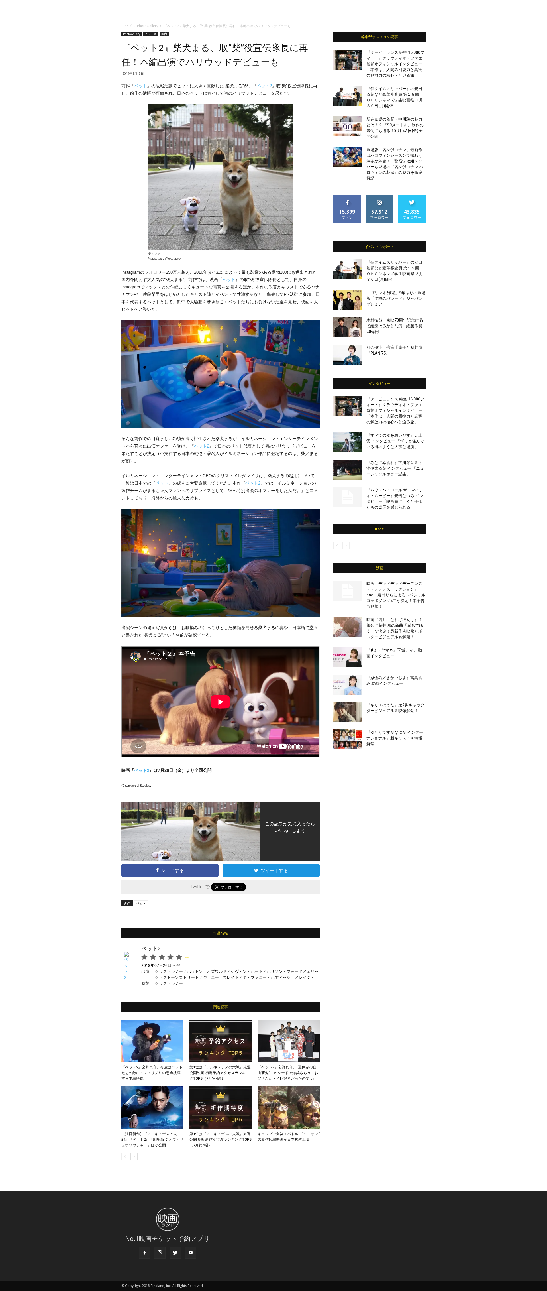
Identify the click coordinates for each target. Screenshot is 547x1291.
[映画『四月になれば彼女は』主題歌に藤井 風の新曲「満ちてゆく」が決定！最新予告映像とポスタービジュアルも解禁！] (347, 627)
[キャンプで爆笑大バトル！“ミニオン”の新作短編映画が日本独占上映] (289, 1107)
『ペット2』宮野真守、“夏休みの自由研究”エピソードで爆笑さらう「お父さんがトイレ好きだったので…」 (288, 1073)
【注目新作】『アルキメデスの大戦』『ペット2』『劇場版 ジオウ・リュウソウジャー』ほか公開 (152, 1139)
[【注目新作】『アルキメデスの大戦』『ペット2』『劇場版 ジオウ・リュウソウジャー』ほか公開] (152, 1107)
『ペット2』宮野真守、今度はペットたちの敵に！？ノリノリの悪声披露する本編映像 (152, 1073)
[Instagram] (160, 1253)
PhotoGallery (147, 25)
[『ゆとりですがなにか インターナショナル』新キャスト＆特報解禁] (347, 739)
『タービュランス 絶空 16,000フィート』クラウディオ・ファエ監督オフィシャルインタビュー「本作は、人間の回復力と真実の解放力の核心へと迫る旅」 (395, 64)
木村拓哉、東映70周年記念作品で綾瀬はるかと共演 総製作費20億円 (394, 326)
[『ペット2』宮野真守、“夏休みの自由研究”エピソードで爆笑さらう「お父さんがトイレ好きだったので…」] (289, 1041)
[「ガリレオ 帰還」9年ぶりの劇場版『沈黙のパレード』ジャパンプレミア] (347, 300)
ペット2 (264, 85)
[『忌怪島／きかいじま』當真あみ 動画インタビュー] (347, 685)
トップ (126, 25)
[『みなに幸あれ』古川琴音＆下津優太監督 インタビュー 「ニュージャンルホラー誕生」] (347, 470)
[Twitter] (175, 1253)
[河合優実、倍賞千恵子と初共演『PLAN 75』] (347, 355)
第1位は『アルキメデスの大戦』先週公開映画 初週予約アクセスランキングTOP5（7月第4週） (220, 1073)
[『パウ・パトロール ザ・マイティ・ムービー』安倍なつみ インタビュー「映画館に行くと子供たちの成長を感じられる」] (347, 497)
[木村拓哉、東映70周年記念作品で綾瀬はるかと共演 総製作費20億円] (347, 327)
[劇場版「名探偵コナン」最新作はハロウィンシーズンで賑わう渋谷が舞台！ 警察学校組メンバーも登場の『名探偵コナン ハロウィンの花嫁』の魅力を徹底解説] (347, 157)
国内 (164, 34)
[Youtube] (190, 1253)
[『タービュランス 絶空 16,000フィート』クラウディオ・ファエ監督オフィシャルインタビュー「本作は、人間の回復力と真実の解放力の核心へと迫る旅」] (347, 60)
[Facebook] (144, 1253)
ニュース (150, 34)
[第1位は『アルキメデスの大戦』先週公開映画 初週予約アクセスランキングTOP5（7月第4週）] (220, 1041)
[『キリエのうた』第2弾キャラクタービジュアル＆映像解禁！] (347, 712)
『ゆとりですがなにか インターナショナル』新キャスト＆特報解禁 (394, 738)
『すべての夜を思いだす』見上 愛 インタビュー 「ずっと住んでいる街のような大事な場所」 (395, 441)
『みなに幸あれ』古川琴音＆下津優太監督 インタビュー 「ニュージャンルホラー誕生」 (395, 468)
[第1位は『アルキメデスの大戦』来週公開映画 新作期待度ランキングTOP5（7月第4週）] (220, 1107)
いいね (347, 197)
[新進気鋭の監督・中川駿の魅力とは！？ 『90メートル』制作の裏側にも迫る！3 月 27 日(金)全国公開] (347, 126)
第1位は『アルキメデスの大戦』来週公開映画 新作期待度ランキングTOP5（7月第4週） (220, 1139)
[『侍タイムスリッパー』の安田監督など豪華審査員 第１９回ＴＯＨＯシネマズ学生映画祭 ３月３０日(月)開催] (347, 96)
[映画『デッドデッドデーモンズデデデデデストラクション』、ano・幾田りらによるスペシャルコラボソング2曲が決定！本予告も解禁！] (347, 591)
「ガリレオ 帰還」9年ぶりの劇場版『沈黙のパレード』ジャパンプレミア (395, 298)
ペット (140, 85)
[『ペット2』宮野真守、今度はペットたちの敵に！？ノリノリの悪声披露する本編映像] (152, 1041)
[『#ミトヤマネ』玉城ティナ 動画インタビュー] (347, 657)
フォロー (379, 197)
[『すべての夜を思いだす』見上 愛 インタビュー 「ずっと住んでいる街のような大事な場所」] (347, 442)
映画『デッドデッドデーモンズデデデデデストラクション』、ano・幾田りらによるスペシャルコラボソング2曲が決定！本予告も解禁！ (395, 595)
